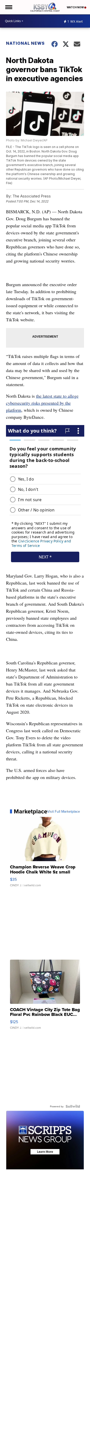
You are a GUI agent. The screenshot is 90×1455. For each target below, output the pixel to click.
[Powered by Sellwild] (73, 1106)
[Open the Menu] (8, 7)
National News (25, 43)
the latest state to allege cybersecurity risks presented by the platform (42, 403)
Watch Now (75, 7)
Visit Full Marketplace (63, 811)
